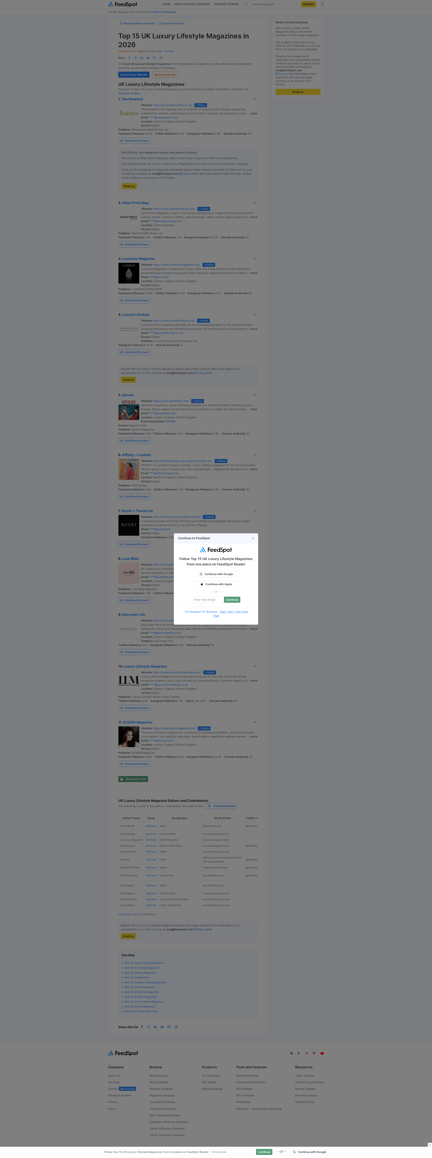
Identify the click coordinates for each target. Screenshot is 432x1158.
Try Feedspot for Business (201, 611)
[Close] (253, 538)
